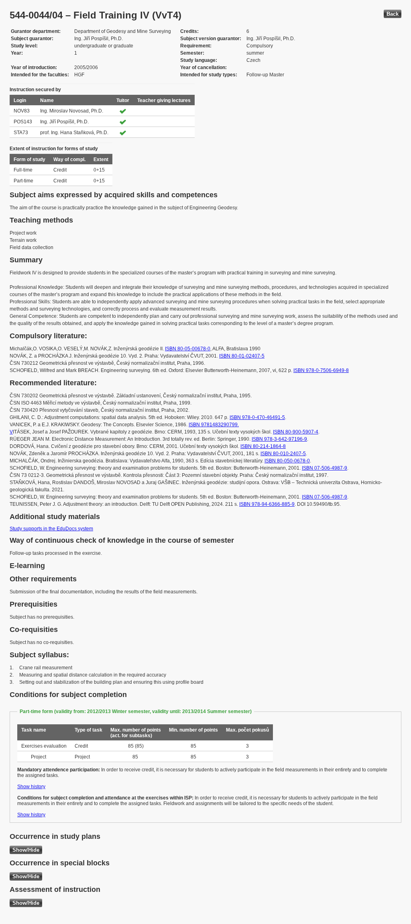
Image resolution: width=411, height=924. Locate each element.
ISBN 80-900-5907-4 (295, 432)
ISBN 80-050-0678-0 (287, 461)
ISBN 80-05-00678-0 (187, 349)
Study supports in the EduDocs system (51, 529)
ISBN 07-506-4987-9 (324, 468)
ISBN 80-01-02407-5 (242, 356)
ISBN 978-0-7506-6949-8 (321, 370)
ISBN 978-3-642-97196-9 (279, 439)
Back (393, 14)
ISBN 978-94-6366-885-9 (267, 504)
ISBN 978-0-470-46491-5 (257, 417)
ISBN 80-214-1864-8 (263, 446)
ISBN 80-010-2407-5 (283, 453)
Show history (31, 786)
